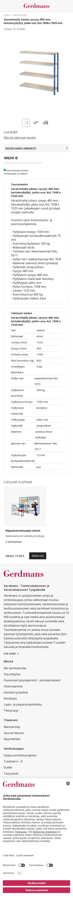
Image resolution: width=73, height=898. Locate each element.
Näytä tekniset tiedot (20, 138)
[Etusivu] (36, 6)
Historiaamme (13, 686)
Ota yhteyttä (12, 674)
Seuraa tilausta (14, 733)
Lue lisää (10, 132)
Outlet (8, 767)
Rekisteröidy (12, 727)
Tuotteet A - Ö (13, 761)
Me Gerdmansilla (15, 668)
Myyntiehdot (12, 739)
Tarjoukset (11, 773)
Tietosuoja (11, 710)
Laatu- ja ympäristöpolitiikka (23, 704)
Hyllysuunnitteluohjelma (20, 755)
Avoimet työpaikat (16, 692)
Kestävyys (10, 698)
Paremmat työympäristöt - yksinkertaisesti (32, 680)
